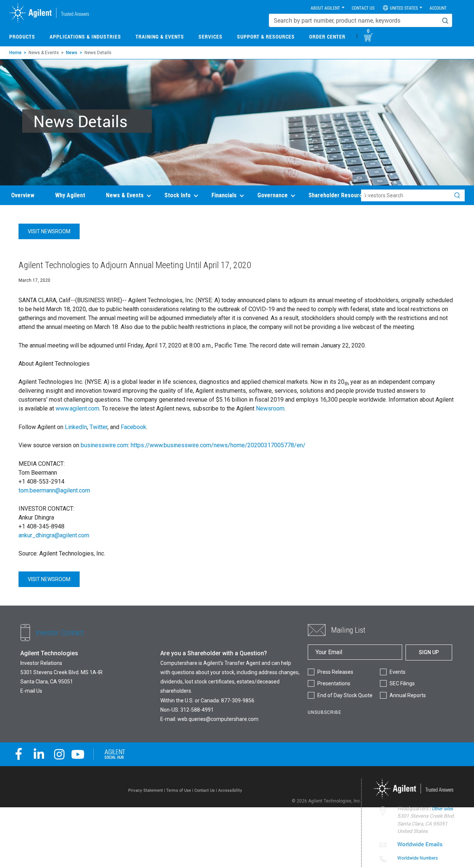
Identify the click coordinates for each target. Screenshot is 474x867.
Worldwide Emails (420, 844)
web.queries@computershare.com (217, 719)
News (71, 52)
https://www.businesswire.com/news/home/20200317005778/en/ (218, 445)
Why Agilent (70, 195)
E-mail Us (31, 691)
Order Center (327, 36)
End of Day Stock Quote (345, 695)
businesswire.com (104, 445)
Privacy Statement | (147, 790)
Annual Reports (408, 695)
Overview (22, 195)
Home (15, 52)
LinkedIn (76, 427)
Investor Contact (60, 632)
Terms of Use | (180, 790)
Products (22, 36)
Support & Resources (266, 36)
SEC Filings (402, 683)
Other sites (442, 808)
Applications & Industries (85, 36)
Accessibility (230, 790)
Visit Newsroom (49, 231)
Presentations (333, 683)
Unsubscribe (324, 712)
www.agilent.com (77, 408)
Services (210, 36)
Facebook (133, 427)
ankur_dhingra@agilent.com (54, 535)
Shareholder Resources (338, 195)
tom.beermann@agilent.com (54, 490)
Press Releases (335, 672)
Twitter (98, 427)
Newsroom (270, 408)
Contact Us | (206, 790)
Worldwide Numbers (417, 858)
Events (397, 672)
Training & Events (160, 36)
